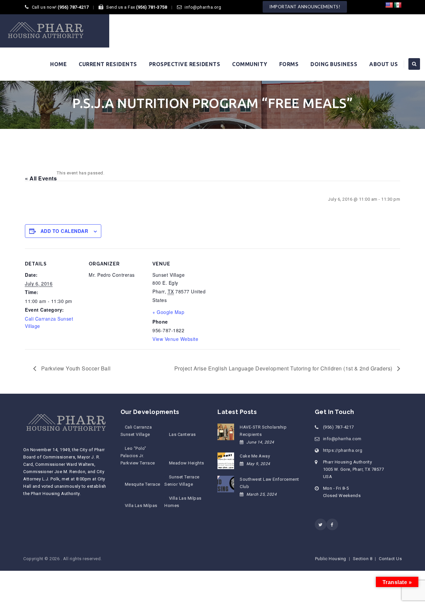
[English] (389, 5)
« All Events (41, 178)
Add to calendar (64, 231)
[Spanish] (398, 5)
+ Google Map (168, 312)
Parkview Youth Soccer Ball (75, 368)
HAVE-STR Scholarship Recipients (263, 431)
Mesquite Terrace (142, 484)
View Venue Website (175, 339)
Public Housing (330, 558)
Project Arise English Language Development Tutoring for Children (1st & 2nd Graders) (284, 368)
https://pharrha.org (343, 450)
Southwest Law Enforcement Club (269, 483)
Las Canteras (182, 434)
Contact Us (390, 558)
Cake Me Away (255, 456)
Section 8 (363, 558)
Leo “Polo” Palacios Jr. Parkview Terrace (138, 455)
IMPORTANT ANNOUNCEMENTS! (304, 6)
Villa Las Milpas (141, 505)
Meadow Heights (186, 462)
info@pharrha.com (342, 438)
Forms (289, 64)
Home (58, 64)
